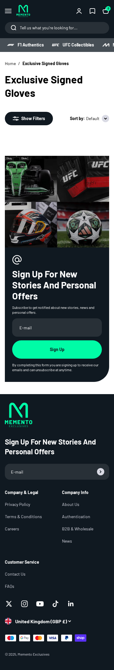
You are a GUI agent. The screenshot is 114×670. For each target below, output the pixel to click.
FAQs (9, 586)
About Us (70, 504)
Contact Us (15, 574)
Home (10, 63)
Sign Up (57, 349)
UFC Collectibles (78, 44)
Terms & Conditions (23, 516)
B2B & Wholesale (77, 528)
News (67, 541)
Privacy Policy (17, 504)
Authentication (76, 516)
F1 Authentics (31, 44)
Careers (12, 528)
